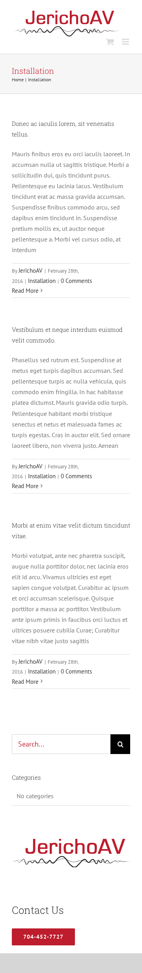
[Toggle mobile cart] (110, 41)
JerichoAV (31, 270)
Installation (42, 280)
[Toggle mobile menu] (126, 41)
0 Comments (76, 280)
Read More (25, 290)
